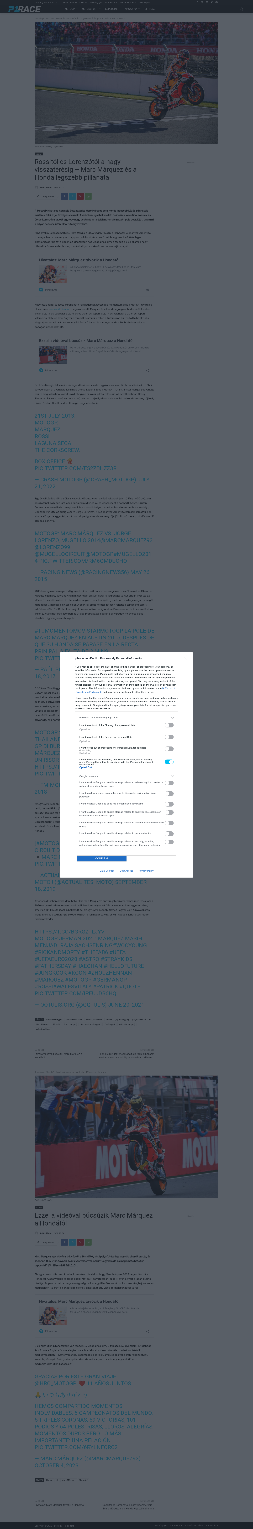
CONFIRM (101, 858)
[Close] (186, 658)
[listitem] (126, 717)
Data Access (126, 870)
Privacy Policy (146, 870)
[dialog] (126, 764)
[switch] (169, 725)
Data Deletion (107, 870)
